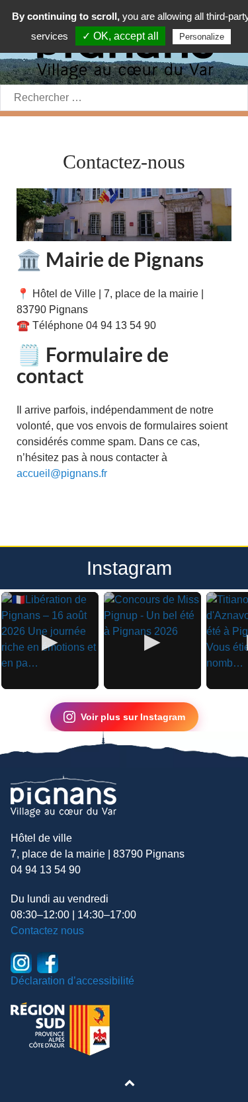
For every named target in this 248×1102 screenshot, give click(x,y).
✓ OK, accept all (120, 36)
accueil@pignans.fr (62, 473)
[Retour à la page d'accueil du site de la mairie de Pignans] (63, 795)
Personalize (201, 37)
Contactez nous (47, 930)
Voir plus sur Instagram (133, 717)
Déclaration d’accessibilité (72, 980)
